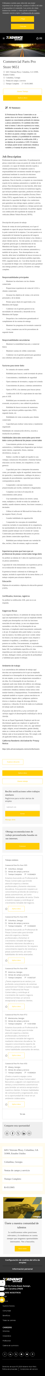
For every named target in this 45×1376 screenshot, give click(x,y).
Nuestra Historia (8, 1306)
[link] (10, 820)
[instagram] (21, 1354)
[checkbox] (22, 91)
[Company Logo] (15, 38)
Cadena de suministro (10, 1345)
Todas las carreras (9, 1320)
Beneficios (6, 1315)
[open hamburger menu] (3, 38)
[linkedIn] (10, 1354)
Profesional (7, 1341)
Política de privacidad (9, 1369)
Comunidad (7, 1311)
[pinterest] (32, 1354)
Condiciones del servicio (29, 1369)
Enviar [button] (22, 814)
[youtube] (27, 1354)
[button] (22, 98)
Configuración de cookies (30, 13)
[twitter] (16, 1354)
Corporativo (7, 1336)
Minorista (6, 1331)
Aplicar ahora (18, 909)
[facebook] (5, 1354)
